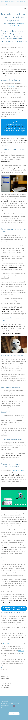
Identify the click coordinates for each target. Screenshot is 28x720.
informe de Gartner (18, 470)
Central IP (6, 644)
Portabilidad (21, 4)
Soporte (16, 4)
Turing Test (11, 86)
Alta (13, 4)
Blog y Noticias (8, 4)
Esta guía (21, 651)
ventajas (13, 331)
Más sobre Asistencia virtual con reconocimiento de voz (14, 608)
